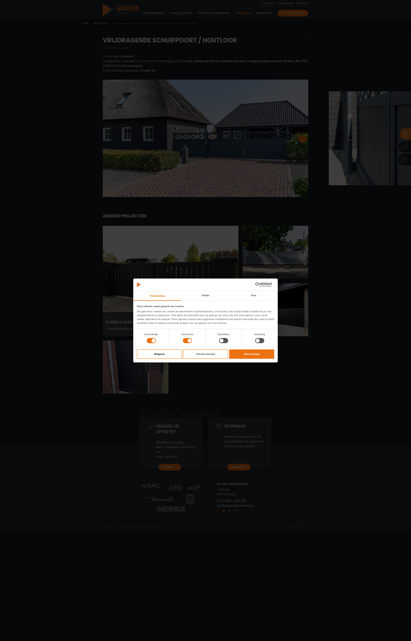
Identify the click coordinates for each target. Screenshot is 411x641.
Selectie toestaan (205, 354)
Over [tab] (253, 295)
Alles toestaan (252, 354)
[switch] (187, 340)
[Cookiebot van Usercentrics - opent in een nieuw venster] (260, 284)
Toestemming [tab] (157, 295)
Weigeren (159, 354)
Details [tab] (206, 295)
